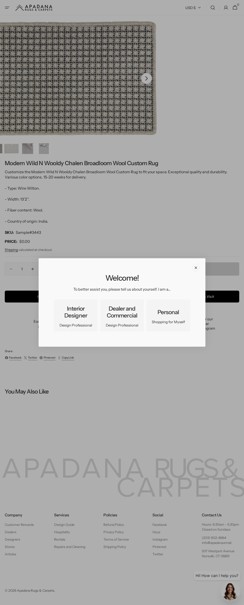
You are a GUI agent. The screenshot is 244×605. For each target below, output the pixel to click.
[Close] (196, 268)
